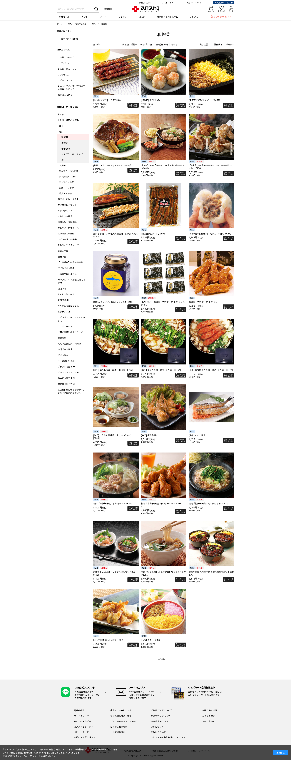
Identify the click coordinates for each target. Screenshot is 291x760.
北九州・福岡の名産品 (167, 16)
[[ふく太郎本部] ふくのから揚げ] (116, 611)
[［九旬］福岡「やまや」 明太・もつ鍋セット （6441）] (163, 137)
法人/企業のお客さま (223, 2)
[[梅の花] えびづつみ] (163, 72)
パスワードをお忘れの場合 (123, 721)
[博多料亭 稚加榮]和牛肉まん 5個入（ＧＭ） (210, 233)
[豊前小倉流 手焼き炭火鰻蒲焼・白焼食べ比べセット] (116, 205)
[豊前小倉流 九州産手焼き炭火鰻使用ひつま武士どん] (211, 543)
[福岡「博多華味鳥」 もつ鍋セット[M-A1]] (211, 475)
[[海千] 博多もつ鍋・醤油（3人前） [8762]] (116, 341)
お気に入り (222, 11)
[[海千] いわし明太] (211, 407)
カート (231, 11)
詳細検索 (108, 8)
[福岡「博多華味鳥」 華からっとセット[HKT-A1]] (163, 475)
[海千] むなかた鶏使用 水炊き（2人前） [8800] (113, 437)
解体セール (64, 16)
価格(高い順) (146, 44)
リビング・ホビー (82, 721)
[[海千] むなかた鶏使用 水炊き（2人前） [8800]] (116, 407)
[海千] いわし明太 (197, 435)
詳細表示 (230, 44)
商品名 (174, 44)
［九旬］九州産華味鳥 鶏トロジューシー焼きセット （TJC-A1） (211, 167)
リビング (122, 16)
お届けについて (158, 731)
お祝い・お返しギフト (84, 737)
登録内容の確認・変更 (121, 716)
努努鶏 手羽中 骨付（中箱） (203, 301)
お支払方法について (160, 721)
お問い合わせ (208, 721)
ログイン (211, 11)
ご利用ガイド (167, 2)
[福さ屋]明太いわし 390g (153, 233)
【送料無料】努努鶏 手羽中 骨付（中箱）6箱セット (163, 303)
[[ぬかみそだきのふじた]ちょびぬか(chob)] (116, 273)
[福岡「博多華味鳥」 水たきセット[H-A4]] (116, 475)
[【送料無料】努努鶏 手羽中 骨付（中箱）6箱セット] (163, 273)
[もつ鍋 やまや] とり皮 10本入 (107, 100)
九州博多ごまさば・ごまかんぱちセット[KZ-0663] (114, 573)
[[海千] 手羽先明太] (163, 407)
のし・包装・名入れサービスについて (169, 737)
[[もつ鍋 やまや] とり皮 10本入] (116, 72)
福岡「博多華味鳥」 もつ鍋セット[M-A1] (208, 503)
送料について (157, 726)
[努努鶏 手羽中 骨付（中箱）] (211, 273)
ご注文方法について (160, 716)
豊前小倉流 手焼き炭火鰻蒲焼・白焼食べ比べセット (115, 235)
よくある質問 (208, 716)
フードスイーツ (81, 716)
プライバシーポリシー (28, 755)
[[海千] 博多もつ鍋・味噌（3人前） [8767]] (163, 341)
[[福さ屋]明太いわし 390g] (163, 205)
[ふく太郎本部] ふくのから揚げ (108, 639)
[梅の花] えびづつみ (150, 100)
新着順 (134, 44)
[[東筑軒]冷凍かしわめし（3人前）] (211, 72)
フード (103, 16)
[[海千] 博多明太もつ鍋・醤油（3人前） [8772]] (211, 341)
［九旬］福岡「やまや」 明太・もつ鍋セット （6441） (162, 167)
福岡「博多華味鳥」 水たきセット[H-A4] (112, 503)
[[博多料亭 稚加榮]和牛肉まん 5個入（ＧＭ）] (211, 205)
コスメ (142, 16)
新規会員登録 (145, 2)
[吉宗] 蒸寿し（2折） (151, 639)
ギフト (85, 16)
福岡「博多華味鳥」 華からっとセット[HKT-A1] (162, 505)
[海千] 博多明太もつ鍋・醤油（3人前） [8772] (211, 369)
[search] (96, 9)
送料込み (194, 16)
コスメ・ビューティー (84, 726)
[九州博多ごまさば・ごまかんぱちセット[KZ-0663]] (116, 543)
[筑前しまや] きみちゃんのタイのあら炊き (113, 165)
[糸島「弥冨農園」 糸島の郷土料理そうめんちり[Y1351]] (163, 543)
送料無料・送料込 (69, 38)
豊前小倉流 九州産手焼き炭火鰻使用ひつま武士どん (211, 573)
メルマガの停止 (117, 731)
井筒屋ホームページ (193, 2)
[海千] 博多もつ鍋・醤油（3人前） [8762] (113, 369)
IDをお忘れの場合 (118, 726)
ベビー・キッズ (81, 731)
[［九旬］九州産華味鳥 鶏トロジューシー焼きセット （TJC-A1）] (211, 137)
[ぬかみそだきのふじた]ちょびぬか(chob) (113, 301)
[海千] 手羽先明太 (149, 435)
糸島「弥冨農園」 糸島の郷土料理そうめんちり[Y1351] (163, 573)
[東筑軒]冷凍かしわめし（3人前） (205, 100)
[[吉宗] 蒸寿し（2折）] (163, 611)
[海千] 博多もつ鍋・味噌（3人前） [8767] (161, 369)
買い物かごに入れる (133, 105)
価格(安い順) (162, 44)
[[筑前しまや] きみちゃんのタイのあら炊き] (116, 137)
